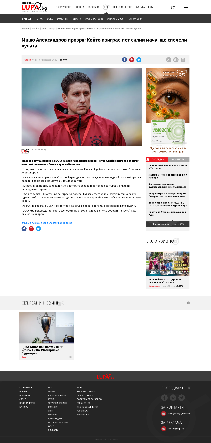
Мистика (52, 414)
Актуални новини (57, 403)
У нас (44, 28)
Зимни (77, 18)
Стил (50, 411)
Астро (51, 426)
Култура (140, 7)
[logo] (34, 7)
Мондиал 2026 (94, 18)
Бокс (50, 18)
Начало (26, 28)
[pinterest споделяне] (131, 59)
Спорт (106, 7)
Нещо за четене (122, 7)
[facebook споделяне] (124, 59)
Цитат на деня (55, 418)
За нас (80, 387)
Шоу (150, 7)
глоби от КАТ (83, 403)
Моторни (62, 18)
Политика (93, 7)
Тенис (39, 18)
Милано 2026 (115, 18)
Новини (79, 7)
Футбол (26, 18)
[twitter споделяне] (138, 59)
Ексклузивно (63, 7)
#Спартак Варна (56, 223)
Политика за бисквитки (89, 399)
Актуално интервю (58, 422)
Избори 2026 (83, 414)
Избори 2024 (83, 411)
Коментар (53, 407)
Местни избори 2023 (87, 407)
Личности (53, 430)
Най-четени (178, 159)
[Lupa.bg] (25, 152)
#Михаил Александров (34, 223)
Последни (157, 159)
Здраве (51, 391)
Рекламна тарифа (86, 391)
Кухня (51, 399)
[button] (188, 302)
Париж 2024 (135, 18)
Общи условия (85, 395)
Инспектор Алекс (57, 395)
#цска (69, 223)
